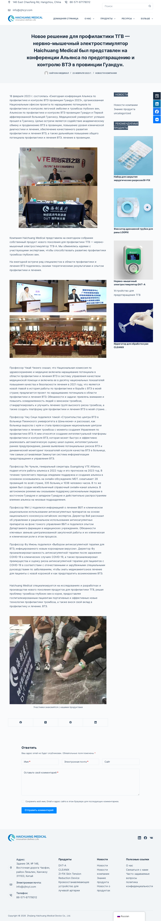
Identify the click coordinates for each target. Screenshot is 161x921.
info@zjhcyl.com (22, 10)
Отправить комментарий (39, 810)
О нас (129, 865)
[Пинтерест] (70, 722)
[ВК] (151, 837)
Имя (27, 761)
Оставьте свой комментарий (41, 772)
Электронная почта (76, 761)
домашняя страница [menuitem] (65, 18)
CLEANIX (63, 869)
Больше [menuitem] (145, 18)
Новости (102, 865)
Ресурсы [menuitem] (127, 18)
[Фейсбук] (20, 722)
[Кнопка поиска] (150, 6)
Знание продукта (124, 109)
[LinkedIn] (95, 722)
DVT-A (62, 865)
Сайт (107, 761)
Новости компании (106, 73)
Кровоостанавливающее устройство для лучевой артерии (73, 886)
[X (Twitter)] (45, 722)
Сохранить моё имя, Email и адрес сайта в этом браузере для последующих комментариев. (72, 801)
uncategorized (122, 113)
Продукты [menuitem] (106, 18)
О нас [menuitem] (88, 18)
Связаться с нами (137, 869)
